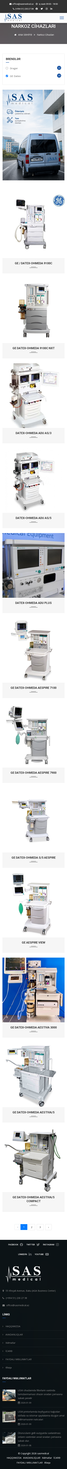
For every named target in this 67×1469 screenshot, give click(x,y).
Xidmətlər (10, 1342)
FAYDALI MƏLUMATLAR (18, 1359)
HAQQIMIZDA (12, 1326)
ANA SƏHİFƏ (25, 34)
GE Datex (15, 76)
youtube (39, 1254)
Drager (14, 68)
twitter (30, 1244)
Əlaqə (8, 1367)
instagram (48, 1244)
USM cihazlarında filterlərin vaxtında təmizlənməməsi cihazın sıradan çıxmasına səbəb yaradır (40, 1394)
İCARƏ (8, 1351)
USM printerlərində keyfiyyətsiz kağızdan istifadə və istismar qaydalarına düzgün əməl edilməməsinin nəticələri (41, 1415)
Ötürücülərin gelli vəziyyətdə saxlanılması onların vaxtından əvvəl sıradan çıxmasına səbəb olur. (39, 1436)
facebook (13, 1244)
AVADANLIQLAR (14, 1334)
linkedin (22, 1254)
